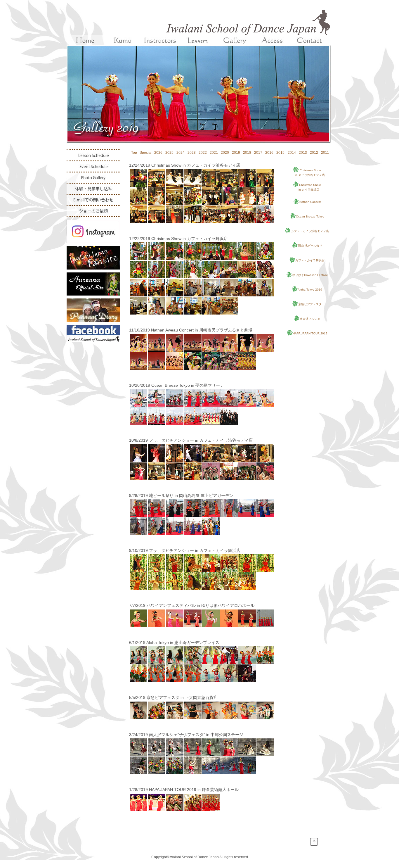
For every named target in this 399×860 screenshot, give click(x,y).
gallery (235, 40)
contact (309, 40)
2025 (169, 153)
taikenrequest (93, 189)
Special (146, 153)
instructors (160, 40)
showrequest (93, 211)
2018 (247, 153)
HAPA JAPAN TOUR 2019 (310, 333)
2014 (292, 153)
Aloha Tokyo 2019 (310, 289)
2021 (214, 153)
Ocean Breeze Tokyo (310, 216)
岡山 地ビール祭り (310, 245)
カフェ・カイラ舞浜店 (310, 260)
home (85, 40)
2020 (225, 153)
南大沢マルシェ (310, 318)
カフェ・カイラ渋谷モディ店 (310, 231)
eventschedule (93, 166)
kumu (122, 40)
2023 (192, 153)
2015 (280, 153)
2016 (269, 153)
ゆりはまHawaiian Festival (309, 275)
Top (134, 153)
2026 (158, 153)
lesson (197, 40)
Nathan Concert (310, 201)
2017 (258, 153)
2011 (325, 153)
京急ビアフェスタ (310, 304)
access (272, 40)
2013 (303, 153)
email (93, 200)
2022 (203, 153)
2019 (236, 153)
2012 (314, 153)
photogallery (93, 177)
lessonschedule (93, 155)
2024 (180, 153)
